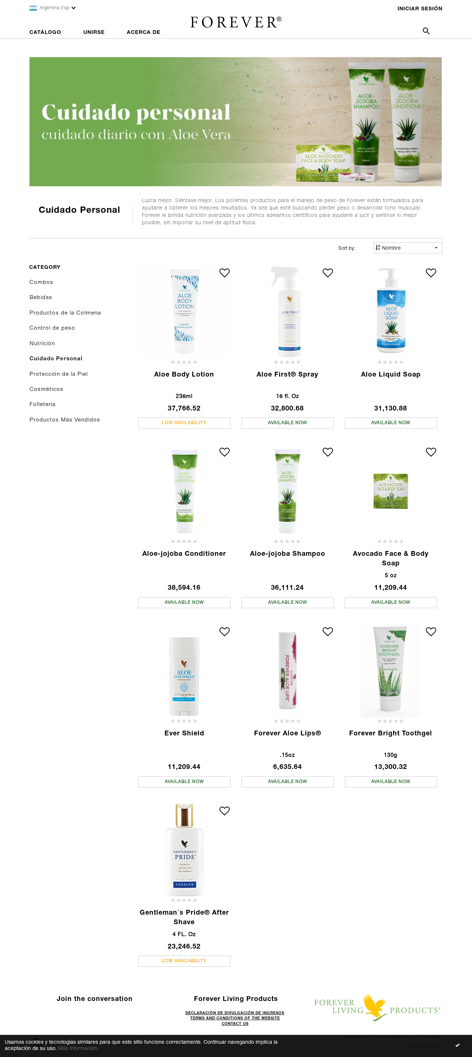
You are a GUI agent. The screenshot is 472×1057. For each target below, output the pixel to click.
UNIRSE (94, 32)
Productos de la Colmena (65, 313)
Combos (41, 282)
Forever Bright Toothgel (390, 734)
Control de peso (52, 328)
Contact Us (235, 1024)
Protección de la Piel (59, 374)
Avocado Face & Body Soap (390, 559)
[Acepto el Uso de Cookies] (457, 1046)
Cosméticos (46, 389)
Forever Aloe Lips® (287, 734)
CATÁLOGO (45, 32)
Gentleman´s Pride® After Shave (184, 918)
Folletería (43, 405)
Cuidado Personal (56, 359)
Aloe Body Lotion (184, 375)
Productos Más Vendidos (65, 420)
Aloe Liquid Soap (391, 375)
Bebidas (41, 298)
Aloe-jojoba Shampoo (287, 554)
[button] (224, 273)
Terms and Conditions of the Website (235, 1018)
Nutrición (42, 344)
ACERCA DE (143, 32)
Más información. (78, 1048)
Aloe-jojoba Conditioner (184, 554)
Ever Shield (184, 734)
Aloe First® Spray (287, 375)
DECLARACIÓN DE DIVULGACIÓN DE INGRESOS (234, 1013)
